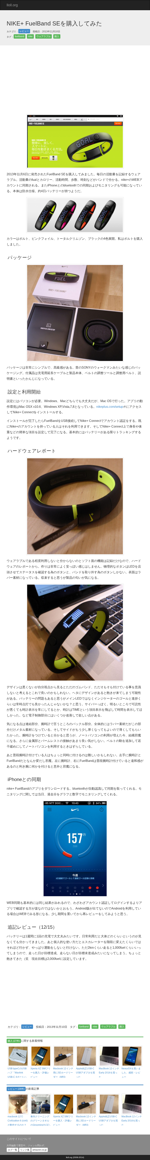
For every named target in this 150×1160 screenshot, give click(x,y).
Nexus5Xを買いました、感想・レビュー (131, 1072)
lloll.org (12, 5)
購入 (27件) (14, 1041)
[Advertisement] (75, 80)
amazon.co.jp (39, 1149)
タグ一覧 (12, 1149)
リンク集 (24, 1149)
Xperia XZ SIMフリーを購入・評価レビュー (40, 1072)
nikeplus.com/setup (109, 406)
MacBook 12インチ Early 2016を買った (109, 1072)
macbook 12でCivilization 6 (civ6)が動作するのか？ (18, 1120)
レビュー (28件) (16, 1089)
